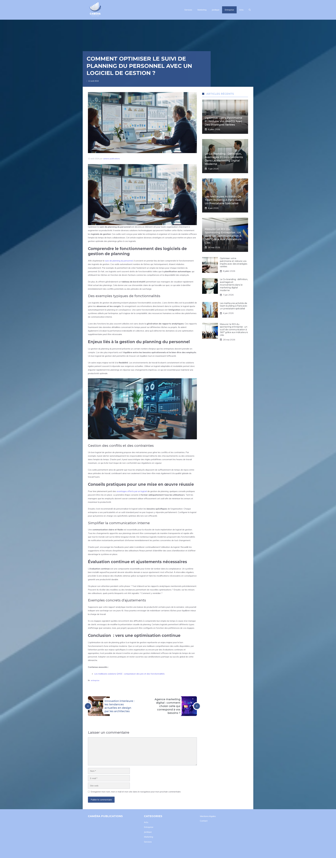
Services (188, 10)
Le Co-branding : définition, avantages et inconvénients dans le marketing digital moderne (234, 284)
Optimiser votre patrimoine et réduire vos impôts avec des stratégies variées (223, 121)
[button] (249, 9)
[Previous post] (88, 706)
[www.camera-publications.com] (95, 10)
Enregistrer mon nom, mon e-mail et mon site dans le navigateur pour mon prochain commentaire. (136, 791)
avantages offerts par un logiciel (132, 491)
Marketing (201, 10)
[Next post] (197, 706)
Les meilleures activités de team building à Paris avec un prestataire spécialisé (223, 200)
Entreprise (229, 10)
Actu (241, 10)
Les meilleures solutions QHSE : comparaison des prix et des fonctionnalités (129, 673)
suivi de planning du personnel (119, 260)
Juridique (215, 10)
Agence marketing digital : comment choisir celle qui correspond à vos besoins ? (167, 706)
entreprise (95, 680)
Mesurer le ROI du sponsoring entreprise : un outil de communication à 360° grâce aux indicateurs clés (223, 235)
